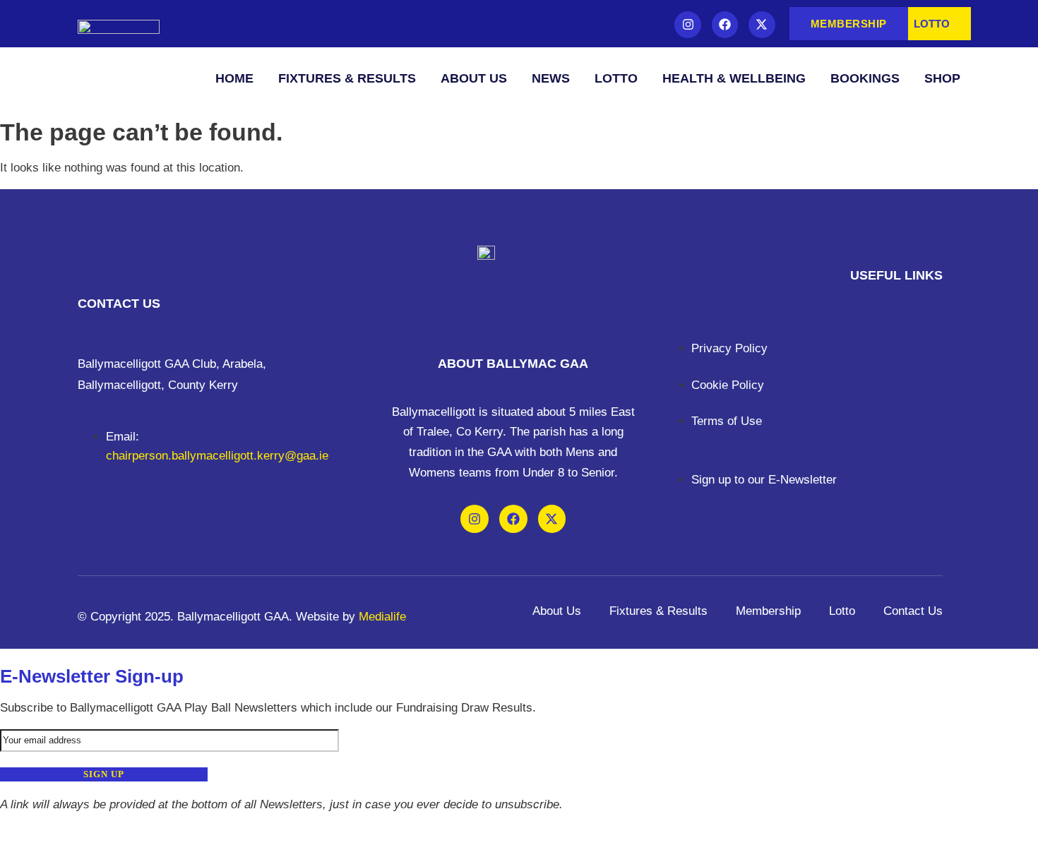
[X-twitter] (761, 24)
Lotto (616, 78)
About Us (474, 78)
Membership (768, 611)
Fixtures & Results (347, 78)
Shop (942, 78)
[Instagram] (687, 24)
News (551, 78)
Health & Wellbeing (734, 78)
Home (234, 78)
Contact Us (913, 611)
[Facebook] (725, 24)
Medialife (382, 616)
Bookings (865, 78)
